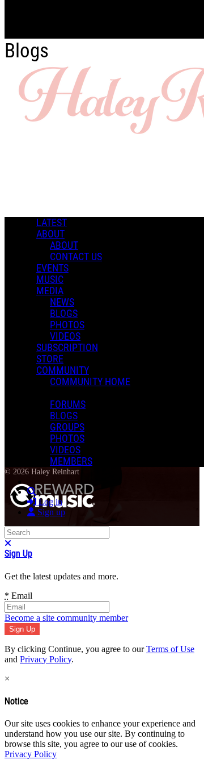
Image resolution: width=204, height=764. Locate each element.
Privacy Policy (45, 659)
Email (18, 595)
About (50, 234)
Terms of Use (170, 649)
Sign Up (18, 553)
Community (62, 370)
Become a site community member (66, 618)
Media (49, 291)
